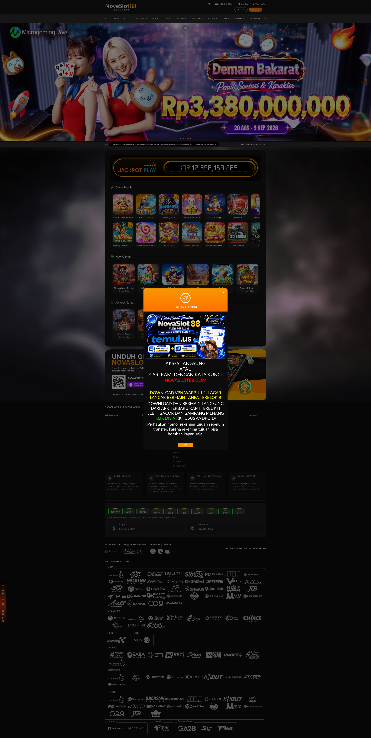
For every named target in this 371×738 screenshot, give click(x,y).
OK (185, 445)
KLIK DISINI (166, 418)
